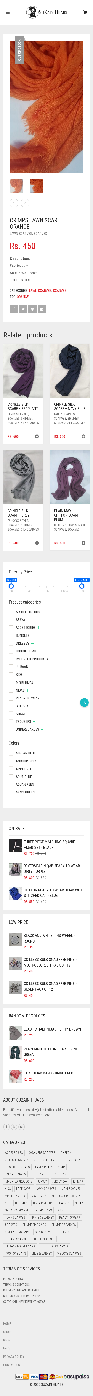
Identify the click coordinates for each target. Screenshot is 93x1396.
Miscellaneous (28, 612)
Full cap (37, 1174)
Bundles (22, 635)
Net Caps (21, 1203)
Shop (7, 1332)
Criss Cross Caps (17, 1167)
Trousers (23, 722)
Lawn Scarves (21, 234)
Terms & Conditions (16, 1284)
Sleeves (64, 1232)
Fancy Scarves (18, 414)
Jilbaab (22, 667)
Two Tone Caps (15, 1253)
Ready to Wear (27, 698)
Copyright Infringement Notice (24, 1301)
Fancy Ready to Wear (50, 1167)
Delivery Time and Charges (21, 1290)
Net (7, 1203)
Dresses (22, 643)
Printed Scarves (42, 1217)
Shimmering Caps (34, 1224)
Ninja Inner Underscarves (51, 1203)
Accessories (26, 628)
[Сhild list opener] (28, 619)
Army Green (25, 792)
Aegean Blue (25, 753)
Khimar (78, 1181)
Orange (23, 297)
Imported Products (32, 659)
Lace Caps (23, 1188)
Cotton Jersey (44, 1160)
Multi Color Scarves (66, 1196)
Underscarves (27, 729)
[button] (37, 437)
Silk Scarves (30, 423)
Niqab (20, 690)
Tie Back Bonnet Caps (20, 1246)
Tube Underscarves (54, 1246)
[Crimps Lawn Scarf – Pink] (25, 203)
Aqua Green (25, 784)
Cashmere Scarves (41, 1152)
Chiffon (66, 1152)
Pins (60, 1210)
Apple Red (24, 769)
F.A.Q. (6, 1348)
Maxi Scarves (71, 1188)
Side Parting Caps (17, 1232)
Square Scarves (16, 1239)
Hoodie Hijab (26, 651)
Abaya (20, 620)
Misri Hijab (25, 682)
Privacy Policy (13, 1279)
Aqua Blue (24, 777)
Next (81, 101)
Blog (6, 1340)
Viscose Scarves (69, 1253)
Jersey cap (60, 1181)
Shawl (21, 714)
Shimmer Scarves (63, 1224)
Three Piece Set (44, 1239)
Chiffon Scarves (65, 525)
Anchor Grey (26, 761)
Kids (19, 675)
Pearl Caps (44, 1210)
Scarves (40, 234)
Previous (12, 101)
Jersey (42, 1181)
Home (7, 1324)
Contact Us (11, 1365)
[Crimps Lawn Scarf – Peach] (14, 203)
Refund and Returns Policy (22, 1296)
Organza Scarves (17, 1210)
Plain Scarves (15, 1217)
